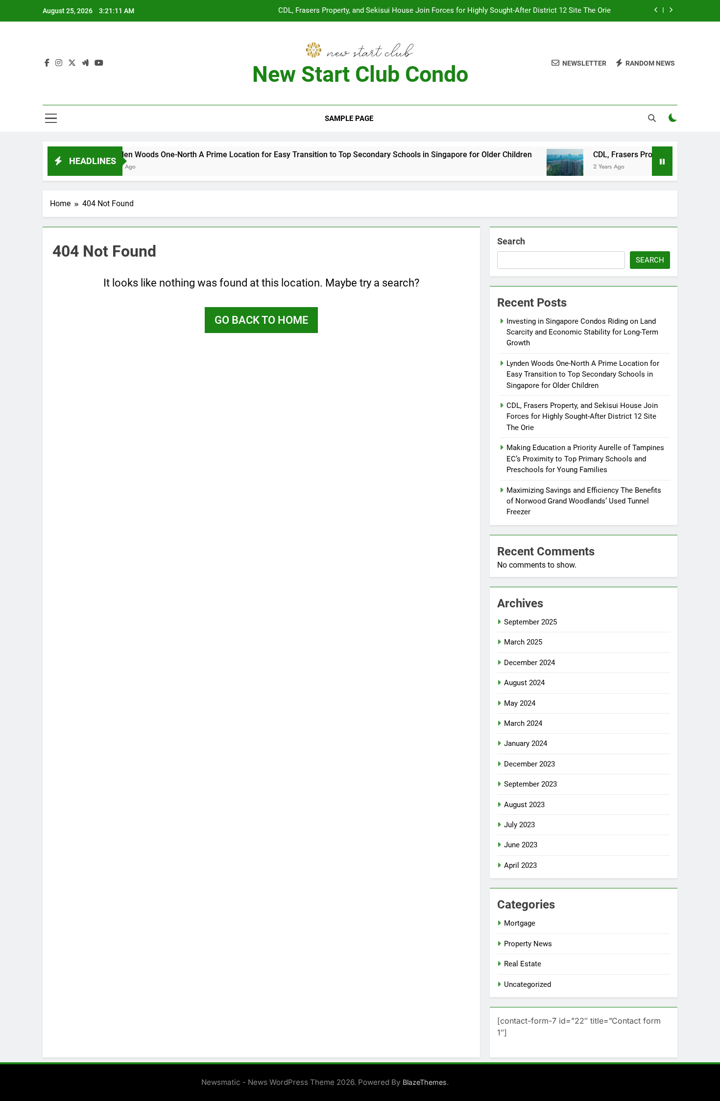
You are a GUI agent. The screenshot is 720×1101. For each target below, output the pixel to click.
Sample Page (349, 118)
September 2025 (530, 622)
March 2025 (523, 642)
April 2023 (520, 865)
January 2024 (525, 743)
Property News (528, 943)
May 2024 (519, 703)
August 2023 (524, 804)
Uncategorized (527, 984)
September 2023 (530, 784)
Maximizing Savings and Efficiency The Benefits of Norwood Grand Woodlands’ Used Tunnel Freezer (583, 501)
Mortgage (519, 923)
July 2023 (519, 824)
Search (511, 241)
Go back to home (261, 320)
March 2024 (523, 723)
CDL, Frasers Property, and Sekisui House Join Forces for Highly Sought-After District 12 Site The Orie (444, 11)
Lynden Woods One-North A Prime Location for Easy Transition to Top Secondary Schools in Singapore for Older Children (293, 154)
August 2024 (524, 682)
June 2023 (520, 844)
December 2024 (529, 662)
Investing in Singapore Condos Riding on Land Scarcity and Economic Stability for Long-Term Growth (582, 332)
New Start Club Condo (360, 74)
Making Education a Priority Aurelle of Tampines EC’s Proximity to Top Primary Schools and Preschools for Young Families (585, 458)
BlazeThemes (425, 1082)
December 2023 (529, 764)
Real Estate (522, 963)
